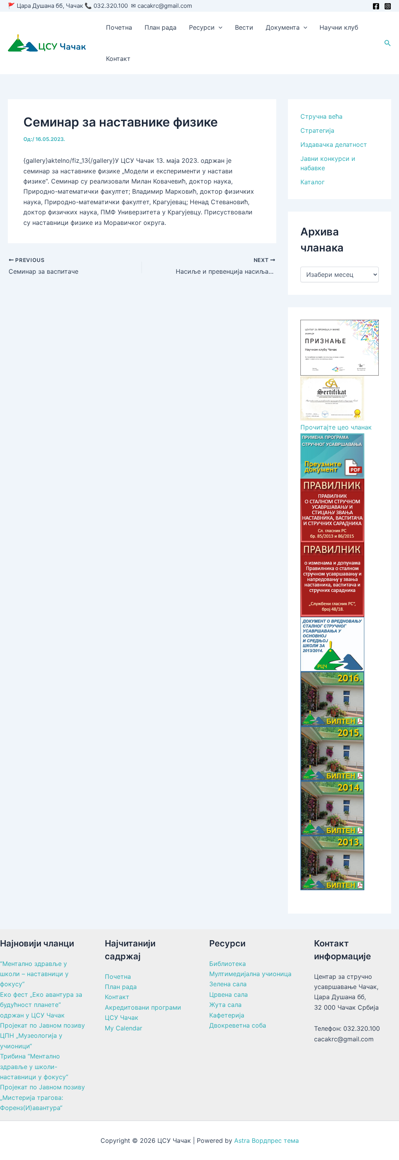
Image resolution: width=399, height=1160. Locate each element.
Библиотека (227, 964)
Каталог (312, 182)
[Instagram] (387, 6)
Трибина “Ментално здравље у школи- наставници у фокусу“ (34, 1066)
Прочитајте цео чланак (336, 427)
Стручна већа (321, 116)
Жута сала (225, 1005)
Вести (244, 27)
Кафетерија (226, 1015)
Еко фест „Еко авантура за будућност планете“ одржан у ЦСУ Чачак (41, 1005)
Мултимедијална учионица (250, 974)
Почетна (119, 27)
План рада (161, 27)
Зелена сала (228, 984)
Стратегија (317, 130)
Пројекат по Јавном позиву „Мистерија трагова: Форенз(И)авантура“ (42, 1097)
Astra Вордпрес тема (266, 1140)
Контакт (118, 58)
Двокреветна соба (237, 1025)
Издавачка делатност (333, 144)
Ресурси (202, 27)
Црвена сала (228, 994)
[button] (218, 27)
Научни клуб (339, 27)
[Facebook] (376, 6)
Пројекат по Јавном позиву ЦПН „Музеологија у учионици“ (42, 1035)
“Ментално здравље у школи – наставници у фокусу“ (34, 974)
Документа (283, 27)
